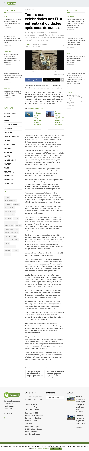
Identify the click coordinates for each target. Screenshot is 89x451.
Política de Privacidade (40, 449)
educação (14, 222)
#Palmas (7, 197)
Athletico (16, 204)
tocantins (7, 254)
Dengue (7, 222)
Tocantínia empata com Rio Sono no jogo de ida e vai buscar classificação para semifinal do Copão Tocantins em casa (76, 23)
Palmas (6, 16)
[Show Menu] (4, 3)
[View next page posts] (46, 129)
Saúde (6, 168)
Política (6, 34)
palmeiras (7, 239)
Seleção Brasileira (10, 247)
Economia (31, 9)
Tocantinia (9, 176)
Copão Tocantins (9, 214)
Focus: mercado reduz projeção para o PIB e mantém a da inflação (59, 117)
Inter (16, 229)
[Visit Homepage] (12, 3)
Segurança (9, 172)
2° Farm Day (8, 204)
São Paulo (7, 250)
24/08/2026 (38, 124)
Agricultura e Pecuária (10, 115)
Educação (8, 132)
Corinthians (8, 218)
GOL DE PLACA (9, 144)
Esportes (7, 88)
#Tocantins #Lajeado (10, 200)
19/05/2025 (36, 44)
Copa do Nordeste (10, 211)
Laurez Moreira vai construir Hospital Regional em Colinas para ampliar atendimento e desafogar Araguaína (76, 99)
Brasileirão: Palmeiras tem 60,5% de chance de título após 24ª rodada (12, 93)
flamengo (18, 225)
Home (26, 9)
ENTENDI (56, 449)
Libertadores (14, 232)
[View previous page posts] (43, 129)
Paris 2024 (15, 239)
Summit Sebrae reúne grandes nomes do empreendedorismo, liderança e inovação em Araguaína (12, 58)
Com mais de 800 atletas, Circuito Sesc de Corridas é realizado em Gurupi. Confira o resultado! (34, 418)
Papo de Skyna (10, 160)
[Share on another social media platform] (62, 80)
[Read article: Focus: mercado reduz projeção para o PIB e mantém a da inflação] (50, 114)
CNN (28, 44)
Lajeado (7, 148)
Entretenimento (11, 136)
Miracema (8, 152)
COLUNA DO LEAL (9, 71)
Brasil (6, 120)
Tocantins (7, 51)
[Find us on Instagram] (4, 418)
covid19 (15, 218)
